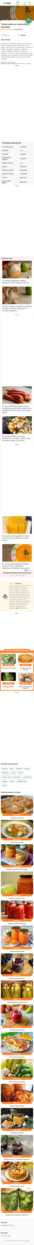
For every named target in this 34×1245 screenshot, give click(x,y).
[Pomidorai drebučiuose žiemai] (17, 910)
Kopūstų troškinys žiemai (17, 898)
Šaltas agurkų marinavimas (17, 1081)
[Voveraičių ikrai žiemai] (17, 1118)
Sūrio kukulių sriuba (17, 842)
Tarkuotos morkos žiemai (17, 951)
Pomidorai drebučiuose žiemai (17, 923)
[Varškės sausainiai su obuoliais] (25, 677)
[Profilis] (30, 2)
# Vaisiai (28, 63)
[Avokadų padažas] (8, 676)
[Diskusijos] (19, 2)
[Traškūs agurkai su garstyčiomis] (17, 989)
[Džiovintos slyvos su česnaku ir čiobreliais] (17, 1145)
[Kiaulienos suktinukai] (17, 804)
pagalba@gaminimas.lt (7, 1225)
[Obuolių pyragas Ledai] (17, 1172)
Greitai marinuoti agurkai (8, 668)
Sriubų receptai (11, 62)
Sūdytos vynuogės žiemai (17, 978)
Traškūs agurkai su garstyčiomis (17, 1002)
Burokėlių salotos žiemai (17, 1030)
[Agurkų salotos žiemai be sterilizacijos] (17, 1199)
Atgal (8, 3)
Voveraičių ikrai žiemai (17, 1133)
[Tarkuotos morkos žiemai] (17, 937)
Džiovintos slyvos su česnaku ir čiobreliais (17, 1159)
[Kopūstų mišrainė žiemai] (17, 1093)
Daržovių (10, 51)
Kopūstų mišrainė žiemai (17, 1106)
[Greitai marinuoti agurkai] (8, 659)
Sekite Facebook (22, 608)
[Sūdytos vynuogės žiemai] (17, 964)
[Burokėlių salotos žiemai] (17, 1015)
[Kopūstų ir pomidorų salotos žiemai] (17, 855)
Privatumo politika (6, 1235)
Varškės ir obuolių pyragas (25, 668)
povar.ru (31, 570)
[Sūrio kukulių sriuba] (17, 829)
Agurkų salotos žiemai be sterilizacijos (17, 1215)
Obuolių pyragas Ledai (17, 1186)
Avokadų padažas (8, 686)
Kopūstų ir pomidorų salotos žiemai (17, 869)
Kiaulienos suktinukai (17, 818)
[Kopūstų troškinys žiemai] (17, 882)
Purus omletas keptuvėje (17, 1057)
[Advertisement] (17, 84)
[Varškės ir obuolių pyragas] (25, 658)
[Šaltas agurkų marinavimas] (17, 1068)
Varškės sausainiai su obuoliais (25, 687)
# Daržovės (21, 63)
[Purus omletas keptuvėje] (17, 1042)
